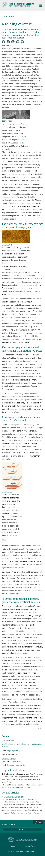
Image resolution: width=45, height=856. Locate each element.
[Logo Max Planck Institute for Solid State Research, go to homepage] (18, 5)
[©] (12, 476)
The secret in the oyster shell (14, 796)
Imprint (12, 846)
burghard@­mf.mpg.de (14, 751)
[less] (23, 143)
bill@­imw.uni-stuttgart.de (15, 765)
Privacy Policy (29, 846)
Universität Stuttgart (9, 758)
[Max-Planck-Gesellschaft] (12, 839)
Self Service (22, 829)
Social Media (8, 825)
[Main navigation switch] (41, 5)
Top (40, 822)
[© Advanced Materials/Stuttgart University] (16, 115)
